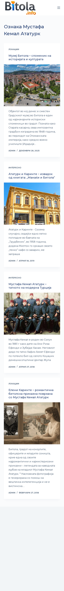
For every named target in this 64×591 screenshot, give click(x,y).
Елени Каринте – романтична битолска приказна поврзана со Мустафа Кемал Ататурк (31, 393)
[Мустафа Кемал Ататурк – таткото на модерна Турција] (32, 314)
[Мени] (58, 7)
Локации (14, 49)
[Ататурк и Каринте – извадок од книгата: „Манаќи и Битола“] (32, 204)
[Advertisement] (32, 553)
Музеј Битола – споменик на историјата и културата (30, 57)
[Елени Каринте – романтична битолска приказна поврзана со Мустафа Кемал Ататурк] (32, 423)
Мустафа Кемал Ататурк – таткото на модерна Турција (30, 285)
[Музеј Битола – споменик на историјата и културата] (32, 85)
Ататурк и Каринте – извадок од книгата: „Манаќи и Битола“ (32, 175)
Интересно (15, 167)
